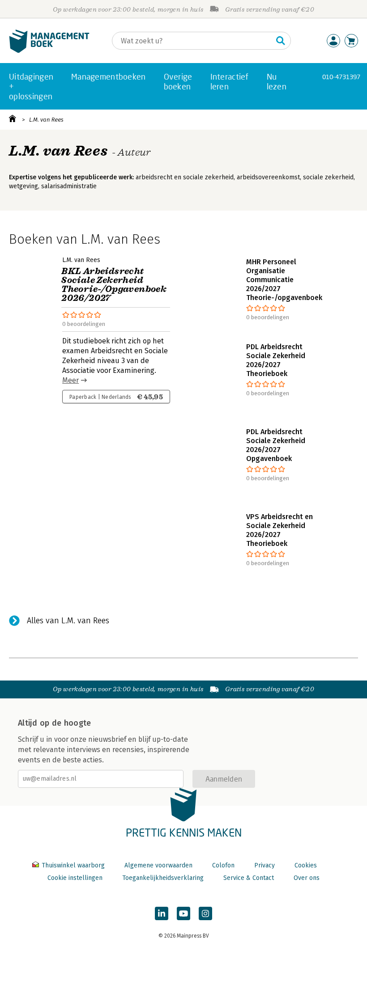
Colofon (223, 865)
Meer (70, 380)
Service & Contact (248, 878)
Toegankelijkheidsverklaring (163, 878)
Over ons (307, 878)
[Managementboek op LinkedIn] (161, 913)
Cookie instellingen (74, 878)
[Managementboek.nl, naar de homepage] (49, 51)
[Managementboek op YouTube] (183, 913)
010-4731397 (341, 76)
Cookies (305, 865)
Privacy (264, 865)
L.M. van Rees (46, 119)
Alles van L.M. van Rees (68, 621)
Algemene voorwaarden (158, 865)
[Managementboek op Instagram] (205, 913)
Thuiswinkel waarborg (73, 865)
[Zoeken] (280, 41)
